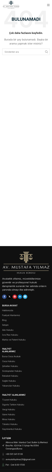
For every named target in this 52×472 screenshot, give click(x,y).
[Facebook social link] (4, 297)
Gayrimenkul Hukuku (12, 429)
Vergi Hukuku (8, 409)
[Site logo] (11, 4)
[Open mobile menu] (48, 5)
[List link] (26, 445)
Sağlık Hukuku (9, 381)
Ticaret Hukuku (9, 400)
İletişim (5, 325)
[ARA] (46, 51)
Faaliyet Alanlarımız (11, 315)
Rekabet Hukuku (10, 376)
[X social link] (9, 297)
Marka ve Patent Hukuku (14, 339)
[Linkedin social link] (20, 297)
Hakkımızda (7, 310)
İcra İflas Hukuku (10, 335)
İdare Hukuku (8, 414)
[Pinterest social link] (15, 297)
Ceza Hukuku (8, 361)
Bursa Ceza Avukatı (11, 356)
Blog (4, 320)
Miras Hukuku (8, 419)
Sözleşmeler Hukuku (12, 371)
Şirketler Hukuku (10, 366)
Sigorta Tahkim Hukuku (13, 404)
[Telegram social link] (25, 297)
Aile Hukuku (7, 330)
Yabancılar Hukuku (11, 385)
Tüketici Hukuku (9, 424)
